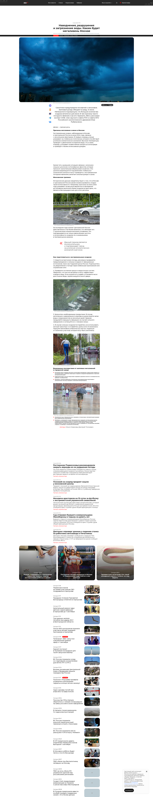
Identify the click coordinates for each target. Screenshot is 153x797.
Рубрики (79, 2)
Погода (71, 35)
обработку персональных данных (131, 783)
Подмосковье (70, 2)
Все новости (52, 2)
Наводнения (66, 35)
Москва (76, 35)
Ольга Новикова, (72, 427)
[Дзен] (107, 105)
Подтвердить (129, 790)
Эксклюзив (56, 35)
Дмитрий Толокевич (85, 427)
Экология (61, 35)
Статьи (61, 2)
